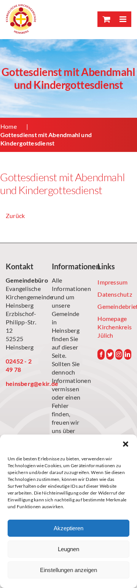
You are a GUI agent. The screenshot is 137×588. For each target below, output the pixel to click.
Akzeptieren (68, 528)
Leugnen (68, 549)
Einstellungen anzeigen (68, 570)
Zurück (15, 215)
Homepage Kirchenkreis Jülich (114, 327)
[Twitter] (109, 354)
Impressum (112, 282)
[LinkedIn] (127, 354)
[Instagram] (119, 354)
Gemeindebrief (114, 306)
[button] (125, 444)
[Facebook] (101, 354)
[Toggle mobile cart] (105, 19)
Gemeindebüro (23, 280)
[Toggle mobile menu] (122, 19)
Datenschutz (114, 294)
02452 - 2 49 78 (19, 365)
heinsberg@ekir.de (23, 383)
